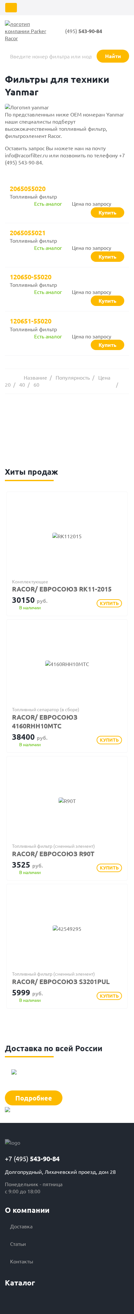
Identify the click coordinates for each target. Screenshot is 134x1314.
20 (8, 384)
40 (22, 384)
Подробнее (33, 1098)
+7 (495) (32, 1158)
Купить (109, 603)
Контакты (21, 1261)
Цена (104, 377)
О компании (27, 1210)
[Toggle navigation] (11, 7)
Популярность (73, 377)
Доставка (21, 1226)
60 (36, 384)
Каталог (20, 1282)
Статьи (18, 1243)
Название (35, 377)
